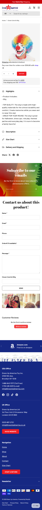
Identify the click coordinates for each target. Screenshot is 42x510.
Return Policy (24, 503)
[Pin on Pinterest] (18, 155)
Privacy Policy (14, 503)
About (4, 456)
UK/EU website (10, 431)
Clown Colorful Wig (13, 20)
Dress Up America (12, 499)
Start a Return (11, 472)
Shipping (5, 62)
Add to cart (21, 73)
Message (5, 253)
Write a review (21, 326)
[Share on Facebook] (14, 155)
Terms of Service (7, 505)
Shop (4, 452)
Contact (5, 461)
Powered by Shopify (24, 499)
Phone (4, 233)
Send (21, 288)
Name (4, 213)
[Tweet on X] (10, 155)
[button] (34, 7)
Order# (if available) (9, 243)
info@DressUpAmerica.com (13, 389)
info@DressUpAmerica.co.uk (13, 425)
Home (4, 20)
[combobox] (21, 13)
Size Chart (6, 465)
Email (4, 223)
